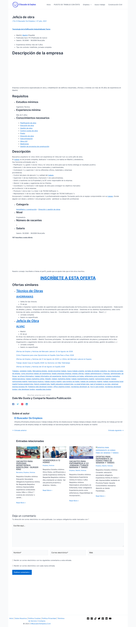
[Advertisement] (68, 72)
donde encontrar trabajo (57, 371)
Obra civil (23, 141)
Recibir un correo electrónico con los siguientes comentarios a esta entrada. (43, 560)
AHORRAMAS (24, 296)
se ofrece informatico (26, 376)
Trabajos (15, 371)
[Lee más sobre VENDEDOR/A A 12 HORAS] (55, 452)
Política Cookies (34, 618)
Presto (22, 133)
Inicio (11, 618)
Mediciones (24, 144)
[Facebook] (13, 404)
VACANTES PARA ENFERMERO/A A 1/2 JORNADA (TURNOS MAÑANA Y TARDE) (79, 464)
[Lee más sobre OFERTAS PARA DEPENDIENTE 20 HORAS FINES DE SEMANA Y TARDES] (108, 450)
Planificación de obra (28, 123)
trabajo (17, 159)
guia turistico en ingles (70, 381)
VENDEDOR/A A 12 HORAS (51, 461)
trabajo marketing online (35, 379)
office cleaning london (61, 387)
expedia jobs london (43, 389)
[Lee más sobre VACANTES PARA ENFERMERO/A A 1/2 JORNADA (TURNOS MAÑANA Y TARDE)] (81, 452)
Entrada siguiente (116, 430)
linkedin (48, 379)
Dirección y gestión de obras (49, 209)
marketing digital (64, 379)
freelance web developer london (40, 387)
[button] (90, 5)
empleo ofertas (78, 373)
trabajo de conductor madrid (91, 381)
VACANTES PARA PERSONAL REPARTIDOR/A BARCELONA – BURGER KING (27, 465)
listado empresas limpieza (61, 373)
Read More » (21, 503)
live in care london (97, 387)
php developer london (26, 389)
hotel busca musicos (36, 381)
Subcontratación (26, 139)
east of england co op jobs (100, 384)
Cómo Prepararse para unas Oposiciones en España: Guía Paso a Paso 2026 (45, 355)
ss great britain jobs (81, 384)
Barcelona (19, 472)
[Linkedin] (27, 404)
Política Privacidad (49, 618)
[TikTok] (95, 618)
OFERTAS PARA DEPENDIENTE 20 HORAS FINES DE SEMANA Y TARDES (105, 460)
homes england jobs (25, 384)
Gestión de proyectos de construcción (34, 146)
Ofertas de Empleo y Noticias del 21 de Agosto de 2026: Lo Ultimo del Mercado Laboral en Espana (53, 359)
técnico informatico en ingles (73, 376)
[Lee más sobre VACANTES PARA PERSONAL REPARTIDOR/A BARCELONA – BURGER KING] (28, 452)
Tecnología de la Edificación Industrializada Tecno (31, 29)
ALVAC (20, 326)
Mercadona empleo (40, 371)
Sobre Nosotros (21, 618)
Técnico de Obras (29, 291)
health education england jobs (62, 384)
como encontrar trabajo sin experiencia (36, 373)
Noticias (32, 472)
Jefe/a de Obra (27, 321)
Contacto (41, 621)
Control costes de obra (29, 131)
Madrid (25, 35)
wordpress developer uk (80, 387)
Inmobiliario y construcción (26, 209)
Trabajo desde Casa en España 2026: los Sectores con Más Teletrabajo (43, 363)
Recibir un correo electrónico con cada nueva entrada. (34, 566)
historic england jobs (42, 384)
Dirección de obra (27, 136)
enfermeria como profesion (95, 376)
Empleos (26, 472)
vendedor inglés (26, 371)
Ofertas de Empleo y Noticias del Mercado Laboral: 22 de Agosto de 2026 (44, 351)
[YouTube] (110, 618)
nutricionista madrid (102, 379)
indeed (54, 379)
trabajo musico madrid (53, 381)
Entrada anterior (19, 430)
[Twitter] (18, 404)
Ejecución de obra (27, 125)
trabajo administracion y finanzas (97, 373)
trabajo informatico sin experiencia (48, 376)
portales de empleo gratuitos (96, 371)
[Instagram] (92, 618)
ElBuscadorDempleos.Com (41, 624)
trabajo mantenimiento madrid (82, 379)
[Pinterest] (22, 404)
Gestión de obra (26, 128)
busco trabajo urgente (75, 371)
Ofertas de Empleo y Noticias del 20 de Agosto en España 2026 (40, 367)
